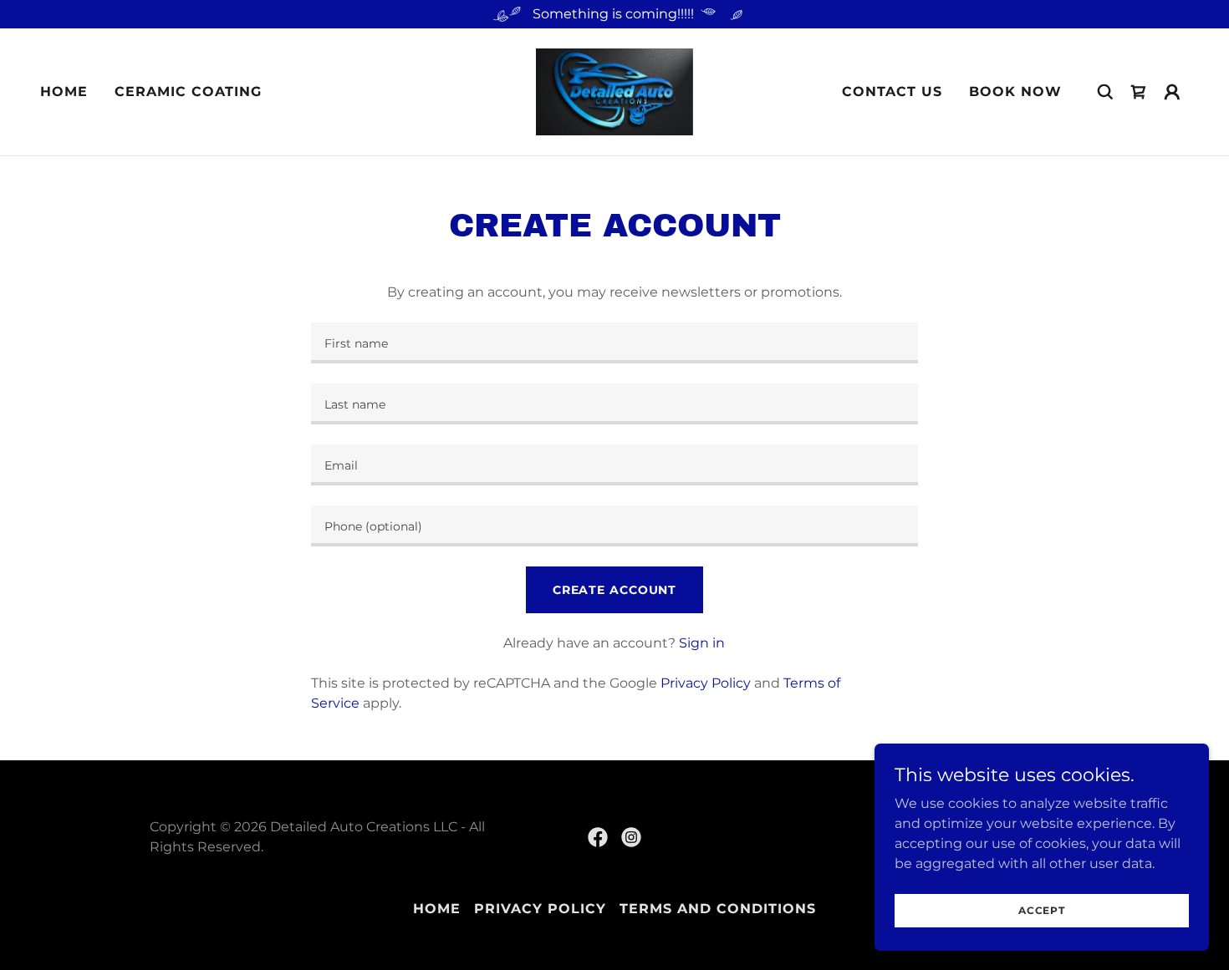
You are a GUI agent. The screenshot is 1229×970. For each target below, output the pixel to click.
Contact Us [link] (892, 91)
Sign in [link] (702, 643)
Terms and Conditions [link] (718, 909)
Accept (1041, 910)
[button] (1138, 92)
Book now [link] (1015, 91)
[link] (615, 91)
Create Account (614, 589)
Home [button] (437, 909)
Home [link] (64, 91)
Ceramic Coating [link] (188, 91)
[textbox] (614, 342)
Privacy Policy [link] (705, 683)
